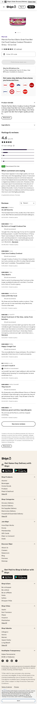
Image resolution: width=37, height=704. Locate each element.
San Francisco (7, 612)
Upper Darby (6, 640)
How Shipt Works (8, 525)
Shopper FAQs (7, 600)
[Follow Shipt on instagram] (7, 661)
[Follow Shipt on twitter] (16, 661)
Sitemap (4, 561)
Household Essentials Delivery (12, 514)
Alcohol (4, 480)
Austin (4, 609)
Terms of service (7, 687)
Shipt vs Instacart (8, 536)
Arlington (5, 632)
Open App (31, 1)
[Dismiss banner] (3, 2)
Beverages (5, 483)
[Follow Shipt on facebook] (3, 661)
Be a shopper (6, 587)
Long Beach (6, 642)
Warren (4, 637)
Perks (4, 595)
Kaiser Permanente (8, 654)
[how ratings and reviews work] (13, 145)
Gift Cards (5, 533)
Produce (4, 489)
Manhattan (6, 620)
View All (4, 494)
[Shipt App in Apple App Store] (7, 471)
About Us (5, 547)
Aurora (4, 634)
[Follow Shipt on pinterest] (12, 661)
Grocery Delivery (8, 503)
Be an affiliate (7, 592)
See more (15, 242)
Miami (4, 615)
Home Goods (6, 486)
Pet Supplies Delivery (9, 508)
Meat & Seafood (7, 491)
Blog (3, 555)
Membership (6, 530)
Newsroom (5, 553)
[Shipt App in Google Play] (20, 471)
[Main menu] (4, 7)
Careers (4, 550)
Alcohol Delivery (7, 505)
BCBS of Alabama (8, 657)
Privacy (16, 687)
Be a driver (5, 590)
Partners (5, 558)
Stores (4, 528)
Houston (5, 617)
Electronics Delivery (9, 511)
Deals (4, 539)
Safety (4, 598)
